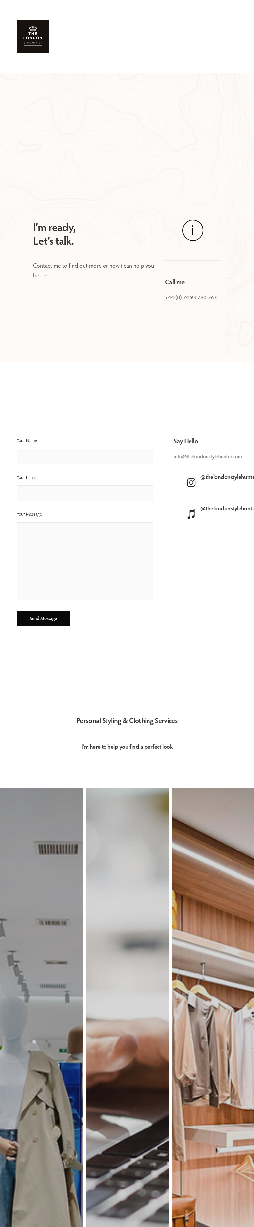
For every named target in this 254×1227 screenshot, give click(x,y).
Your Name (27, 440)
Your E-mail (27, 477)
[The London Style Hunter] (33, 36)
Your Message (29, 514)
